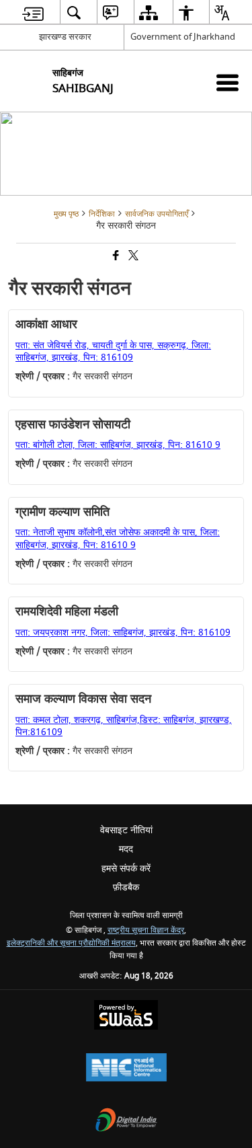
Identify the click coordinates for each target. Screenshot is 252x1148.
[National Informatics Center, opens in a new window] (126, 1069)
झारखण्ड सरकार (65, 36)
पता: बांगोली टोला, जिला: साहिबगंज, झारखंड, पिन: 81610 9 (117, 445)
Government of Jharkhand (182, 36)
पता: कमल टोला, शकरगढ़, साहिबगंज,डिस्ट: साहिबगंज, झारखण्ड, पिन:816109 (123, 726)
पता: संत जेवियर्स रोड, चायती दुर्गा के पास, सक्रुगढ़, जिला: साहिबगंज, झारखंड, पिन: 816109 (113, 351)
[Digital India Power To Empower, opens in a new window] (126, 1121)
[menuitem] (33, 12)
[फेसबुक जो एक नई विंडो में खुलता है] (115, 256)
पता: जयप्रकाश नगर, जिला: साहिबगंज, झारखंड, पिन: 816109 (122, 632)
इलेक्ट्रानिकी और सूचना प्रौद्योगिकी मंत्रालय (71, 943)
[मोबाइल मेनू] (227, 82)
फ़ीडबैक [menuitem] (126, 887)
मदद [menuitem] (126, 849)
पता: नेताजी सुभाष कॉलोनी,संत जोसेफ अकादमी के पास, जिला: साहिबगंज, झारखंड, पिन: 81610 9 (117, 538)
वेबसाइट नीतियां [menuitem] (126, 830)
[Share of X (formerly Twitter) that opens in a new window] (132, 256)
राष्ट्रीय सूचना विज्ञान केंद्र (146, 930)
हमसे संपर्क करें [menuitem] (126, 869)
